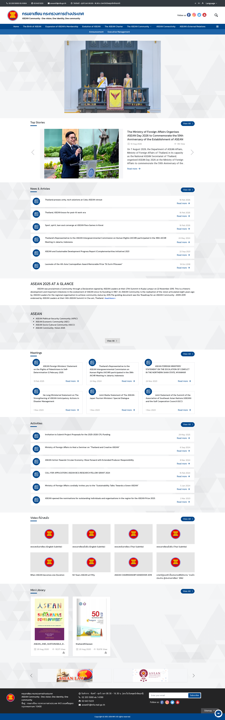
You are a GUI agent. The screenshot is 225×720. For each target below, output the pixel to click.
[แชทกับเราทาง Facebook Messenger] (218, 713)
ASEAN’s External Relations (192, 26)
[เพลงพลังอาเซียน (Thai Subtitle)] (133, 534)
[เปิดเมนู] (217, 26)
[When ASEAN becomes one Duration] (49, 562)
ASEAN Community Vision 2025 (50, 327)
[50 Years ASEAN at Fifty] (91, 562)
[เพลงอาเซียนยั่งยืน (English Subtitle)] (91, 534)
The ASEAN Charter (114, 26)
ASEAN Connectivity (166, 26)
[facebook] (188, 15)
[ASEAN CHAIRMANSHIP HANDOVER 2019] (133, 562)
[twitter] (199, 15)
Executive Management (119, 31)
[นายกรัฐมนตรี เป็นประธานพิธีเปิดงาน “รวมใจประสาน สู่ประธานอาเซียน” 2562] (176, 562)
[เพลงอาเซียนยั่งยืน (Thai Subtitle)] (176, 534)
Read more (168, 169)
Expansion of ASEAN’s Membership (61, 26)
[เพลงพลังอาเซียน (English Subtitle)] (49, 534)
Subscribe (194, 695)
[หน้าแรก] (13, 15)
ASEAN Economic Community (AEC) (52, 321)
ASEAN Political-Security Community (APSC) (57, 318)
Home (16, 26)
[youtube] (204, 15)
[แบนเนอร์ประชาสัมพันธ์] (86, 675)
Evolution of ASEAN (91, 26)
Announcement (96, 31)
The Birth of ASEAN (32, 26)
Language (210, 3)
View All (110, 340)
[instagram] (194, 15)
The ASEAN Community (138, 26)
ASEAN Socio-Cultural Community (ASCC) (55, 324)
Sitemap (208, 710)
